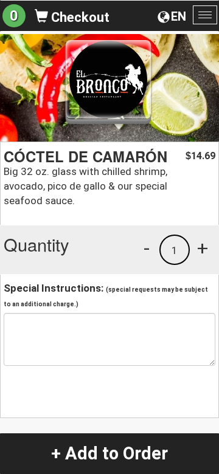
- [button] (147, 247)
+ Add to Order (109, 453)
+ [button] (202, 247)
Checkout (78, 17)
